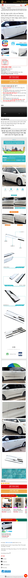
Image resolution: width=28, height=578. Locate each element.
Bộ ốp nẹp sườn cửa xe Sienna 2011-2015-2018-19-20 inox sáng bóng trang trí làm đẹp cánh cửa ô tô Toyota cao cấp (7, 534)
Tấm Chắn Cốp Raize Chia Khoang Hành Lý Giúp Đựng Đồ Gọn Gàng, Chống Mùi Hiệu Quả (7, 510)
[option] (14, 34)
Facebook (4, 561)
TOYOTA (9, 8)
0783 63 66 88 (8, 542)
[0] (25, 5)
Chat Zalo (4, 567)
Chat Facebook (6, 564)
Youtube (4, 558)
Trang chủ (3, 8)
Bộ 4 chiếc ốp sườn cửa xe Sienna (5, 62)
